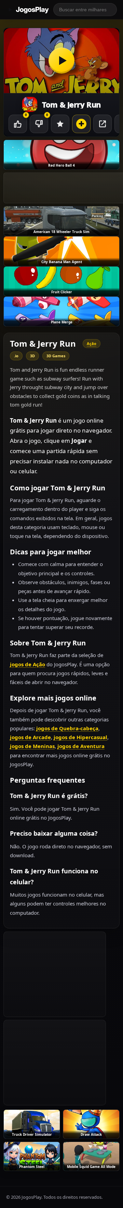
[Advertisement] (54, 974)
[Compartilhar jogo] (102, 124)
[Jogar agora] (61, 60)
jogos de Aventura (81, 746)
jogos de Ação (27, 664)
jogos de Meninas (32, 746)
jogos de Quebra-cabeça (67, 728)
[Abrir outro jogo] (81, 124)
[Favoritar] (60, 124)
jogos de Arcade (30, 737)
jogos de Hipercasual (80, 737)
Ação (91, 343)
